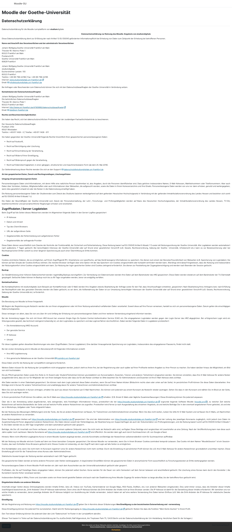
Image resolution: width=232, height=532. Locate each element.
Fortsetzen (116, 530)
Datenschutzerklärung (114, 527)
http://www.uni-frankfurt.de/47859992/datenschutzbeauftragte (36, 107)
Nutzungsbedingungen (98, 527)
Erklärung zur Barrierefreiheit (132, 527)
